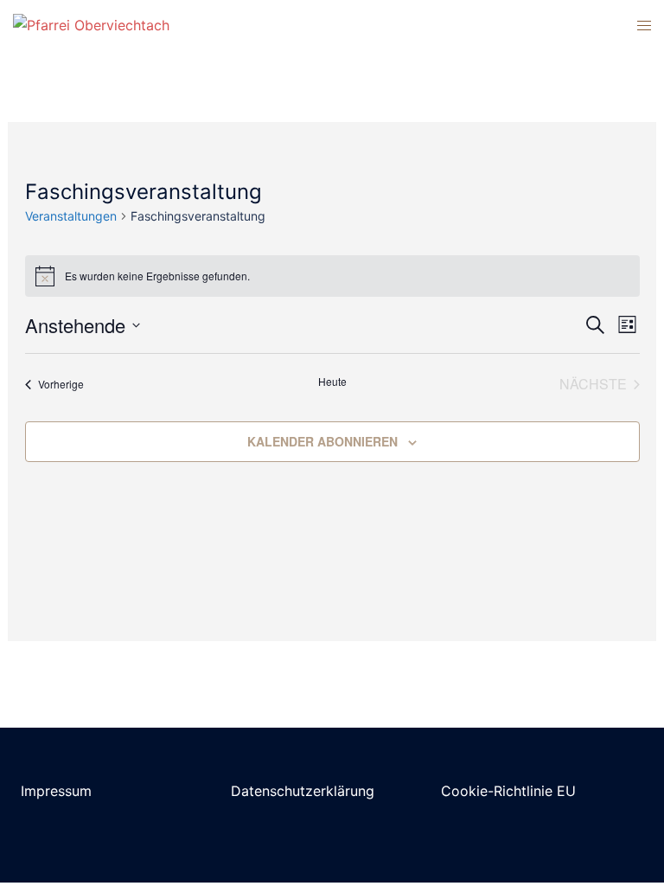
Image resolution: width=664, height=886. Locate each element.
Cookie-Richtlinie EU (508, 790)
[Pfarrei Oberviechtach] (91, 24)
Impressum (56, 790)
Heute (332, 381)
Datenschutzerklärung (302, 790)
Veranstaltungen (71, 216)
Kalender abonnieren (322, 441)
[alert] (332, 276)
